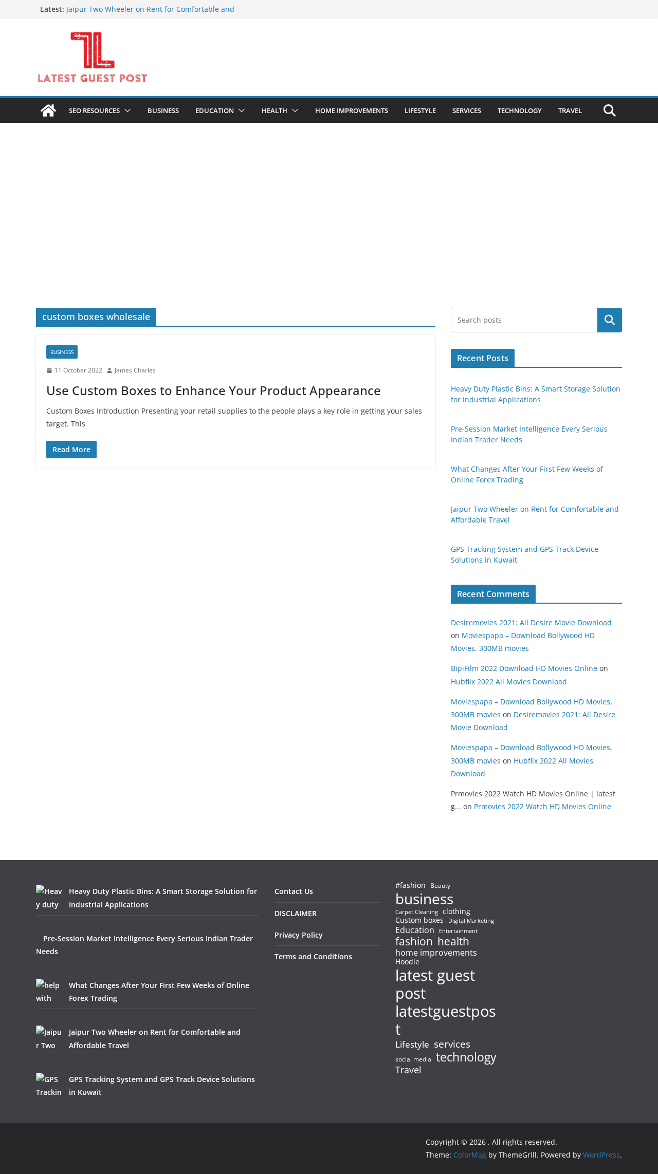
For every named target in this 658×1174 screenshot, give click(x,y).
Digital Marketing (471, 921)
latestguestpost (445, 1020)
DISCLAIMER (296, 913)
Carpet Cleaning (416, 912)
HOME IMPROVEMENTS (351, 110)
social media (413, 1060)
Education (414, 930)
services (452, 1044)
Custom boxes (419, 920)
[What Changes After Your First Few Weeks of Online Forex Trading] (49, 991)
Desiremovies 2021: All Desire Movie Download (531, 622)
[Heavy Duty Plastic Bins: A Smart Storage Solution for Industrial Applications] (49, 897)
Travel (408, 1069)
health (453, 941)
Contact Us (294, 891)
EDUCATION (214, 110)
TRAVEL (570, 110)
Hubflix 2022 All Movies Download (509, 681)
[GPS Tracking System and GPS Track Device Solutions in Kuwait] (49, 1085)
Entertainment (458, 931)
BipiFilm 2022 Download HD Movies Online (524, 668)
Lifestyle (412, 1044)
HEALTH (274, 110)
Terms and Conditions (313, 956)
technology (466, 1057)
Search (609, 320)
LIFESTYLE (420, 110)
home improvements (436, 952)
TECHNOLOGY (520, 110)
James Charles (135, 370)
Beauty (440, 886)
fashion (414, 941)
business (424, 898)
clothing (456, 911)
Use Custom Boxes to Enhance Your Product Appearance (213, 390)
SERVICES (466, 110)
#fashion (410, 885)
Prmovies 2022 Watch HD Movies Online (542, 806)
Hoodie (407, 962)
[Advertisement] (329, 231)
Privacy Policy (299, 935)
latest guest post (435, 984)
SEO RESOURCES (94, 110)
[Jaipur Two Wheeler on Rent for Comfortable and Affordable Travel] (49, 1038)
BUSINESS (163, 110)
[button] (125, 110)
